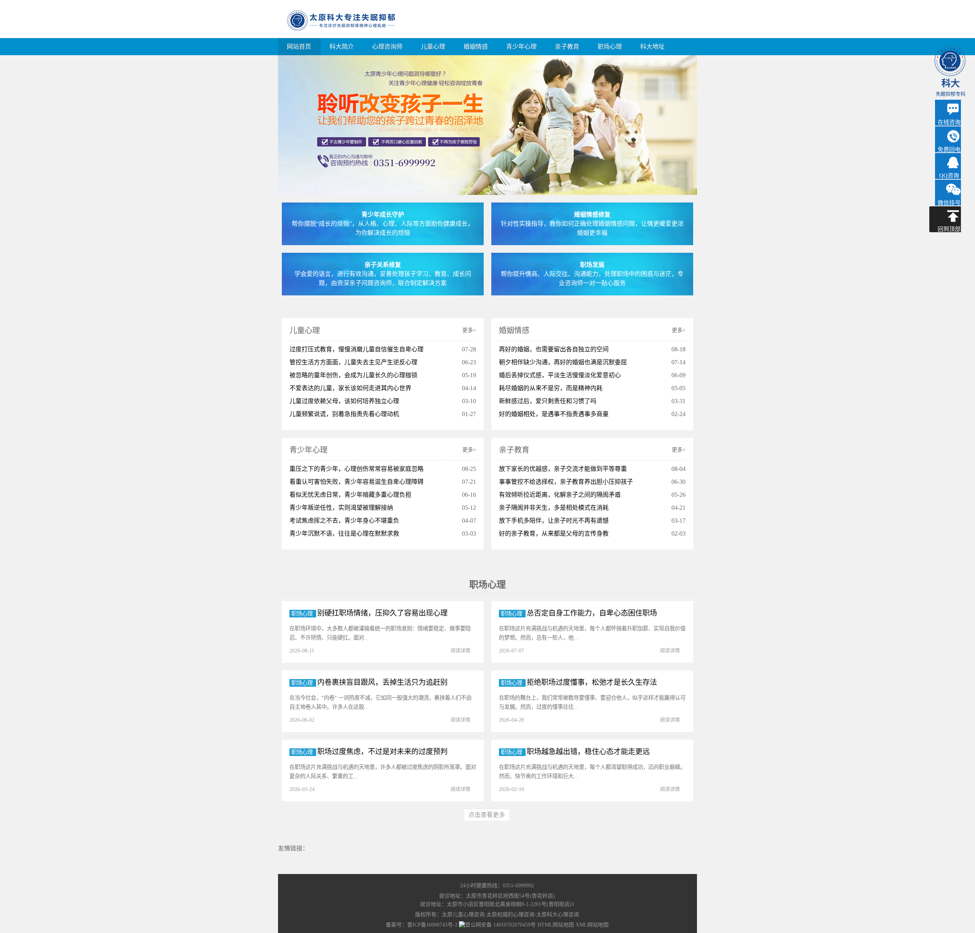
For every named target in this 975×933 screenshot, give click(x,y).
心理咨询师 (387, 46)
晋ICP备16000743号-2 (432, 925)
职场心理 (610, 46)
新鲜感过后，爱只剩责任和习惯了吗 (547, 401)
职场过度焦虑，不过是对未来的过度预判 (382, 752)
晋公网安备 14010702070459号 (500, 925)
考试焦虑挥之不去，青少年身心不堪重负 (344, 520)
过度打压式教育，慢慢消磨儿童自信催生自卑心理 (356, 349)
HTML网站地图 (555, 925)
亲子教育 (567, 46)
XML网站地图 (592, 925)
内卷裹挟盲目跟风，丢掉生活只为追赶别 (382, 682)
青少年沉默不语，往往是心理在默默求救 (344, 533)
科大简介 (341, 46)
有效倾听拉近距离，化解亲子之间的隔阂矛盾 (560, 494)
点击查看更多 (486, 815)
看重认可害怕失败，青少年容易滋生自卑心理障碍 (356, 481)
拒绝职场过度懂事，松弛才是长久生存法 (592, 682)
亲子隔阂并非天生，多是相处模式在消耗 (554, 507)
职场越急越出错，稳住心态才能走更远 (588, 752)
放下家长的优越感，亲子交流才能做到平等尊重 (563, 469)
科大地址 (652, 46)
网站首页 (299, 46)
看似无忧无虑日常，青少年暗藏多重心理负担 (350, 494)
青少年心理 (521, 46)
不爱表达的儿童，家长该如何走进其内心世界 (350, 388)
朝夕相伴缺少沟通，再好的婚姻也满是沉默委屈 (563, 362)
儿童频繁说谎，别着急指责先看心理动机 (344, 414)
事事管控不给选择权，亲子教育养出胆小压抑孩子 (566, 481)
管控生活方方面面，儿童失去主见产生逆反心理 (353, 362)
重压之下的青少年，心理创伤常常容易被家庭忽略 (356, 469)
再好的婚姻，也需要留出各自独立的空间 (554, 349)
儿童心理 (433, 46)
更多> (469, 330)
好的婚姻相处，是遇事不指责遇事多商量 (554, 414)
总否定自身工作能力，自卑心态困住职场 (592, 613)
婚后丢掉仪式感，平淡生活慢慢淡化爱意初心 (560, 375)
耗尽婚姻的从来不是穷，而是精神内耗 (551, 388)
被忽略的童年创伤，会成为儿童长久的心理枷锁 (353, 375)
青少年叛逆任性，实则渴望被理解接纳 (341, 507)
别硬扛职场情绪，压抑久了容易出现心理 (382, 613)
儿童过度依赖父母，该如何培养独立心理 (344, 401)
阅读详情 (460, 650)
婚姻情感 (476, 46)
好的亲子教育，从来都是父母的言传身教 (554, 533)
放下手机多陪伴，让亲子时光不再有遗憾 (554, 520)
